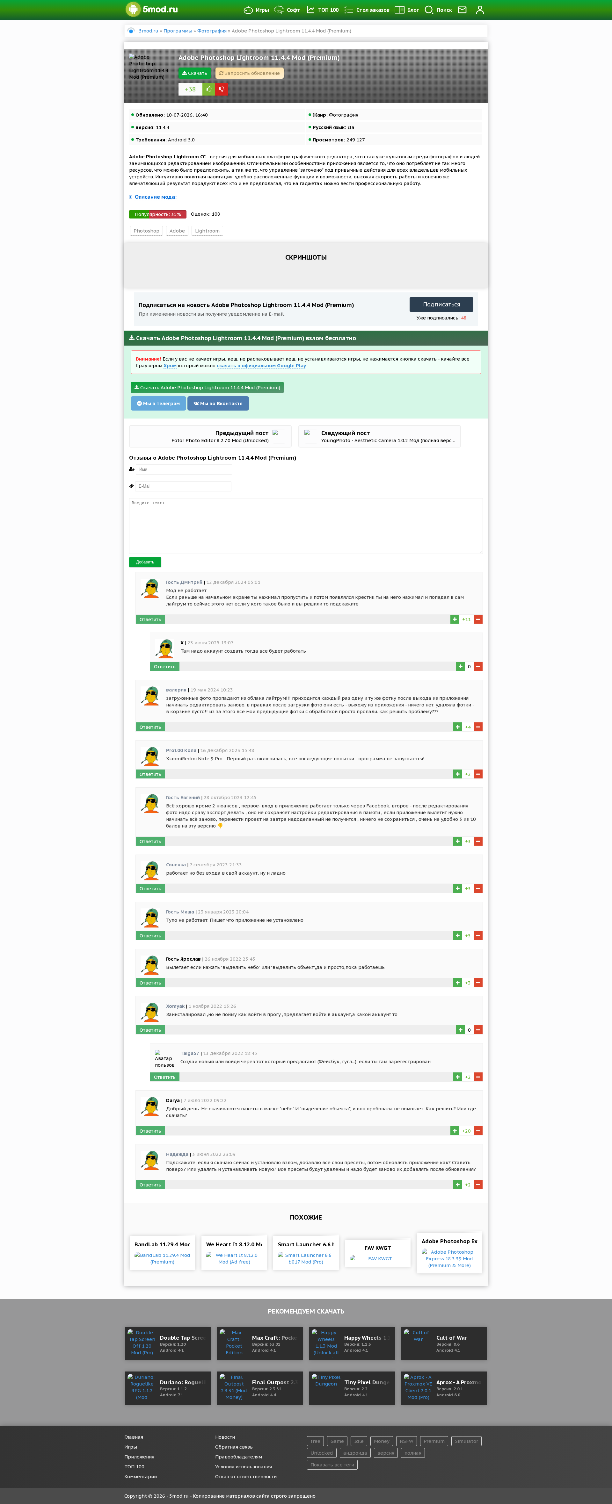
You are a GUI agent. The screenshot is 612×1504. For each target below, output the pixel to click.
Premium (434, 1441)
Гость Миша (180, 912)
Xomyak (175, 1006)
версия (385, 1453)
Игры (262, 10)
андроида (355, 1453)
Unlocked (321, 1453)
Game (337, 1441)
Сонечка (176, 865)
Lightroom (207, 231)
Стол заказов (373, 10)
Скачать (197, 73)
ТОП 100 (328, 10)
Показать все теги (332, 1465)
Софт (293, 10)
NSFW (406, 1441)
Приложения (139, 1457)
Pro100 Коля (181, 750)
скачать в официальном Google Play (261, 365)
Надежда (177, 1154)
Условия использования (243, 1467)
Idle (359, 1441)
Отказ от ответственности (246, 1476)
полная (412, 1453)
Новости (225, 1437)
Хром (170, 365)
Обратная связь (234, 1447)
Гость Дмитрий (184, 582)
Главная (133, 1437)
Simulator (466, 1441)
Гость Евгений (183, 797)
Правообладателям (238, 1457)
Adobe (177, 231)
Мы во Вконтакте (221, 403)
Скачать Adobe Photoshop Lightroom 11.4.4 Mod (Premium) (209, 387)
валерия (176, 690)
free (315, 1441)
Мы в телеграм (161, 403)
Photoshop (146, 231)
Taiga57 (189, 1053)
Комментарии (140, 1476)
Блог (413, 10)
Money (382, 1441)
